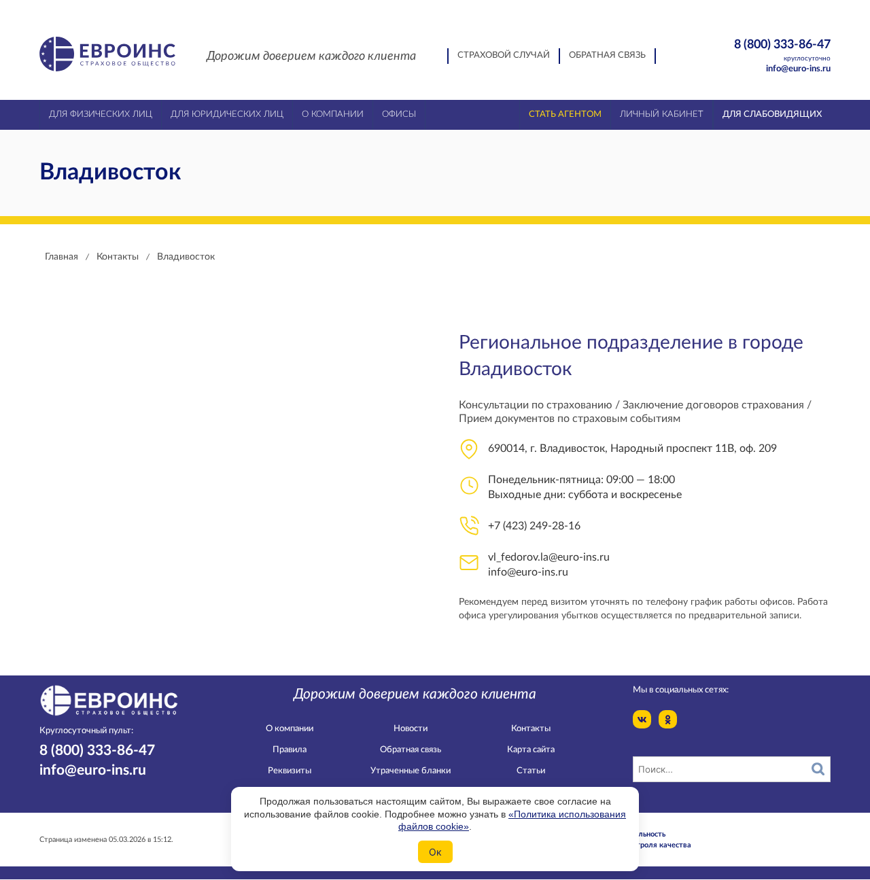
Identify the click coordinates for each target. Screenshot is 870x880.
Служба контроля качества (642, 845)
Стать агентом (565, 114)
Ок (435, 852)
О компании (289, 728)
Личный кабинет (661, 114)
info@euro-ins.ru (798, 69)
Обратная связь (607, 55)
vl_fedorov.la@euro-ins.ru (549, 557)
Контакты (531, 728)
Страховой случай (503, 55)
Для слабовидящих (772, 114)
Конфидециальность (629, 834)
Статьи (531, 771)
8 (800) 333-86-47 (782, 49)
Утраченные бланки (410, 771)
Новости (411, 728)
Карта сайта (531, 749)
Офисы (399, 114)
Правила (290, 749)
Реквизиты (289, 771)
